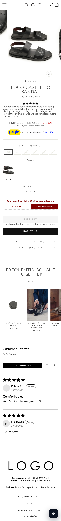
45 (52, 152)
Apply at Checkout (44, 206)
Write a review (22, 365)
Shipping (20, 125)
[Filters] (47, 365)
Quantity (30, 186)
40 (8, 152)
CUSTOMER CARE (29, 496)
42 (25, 152)
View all (30, 281)
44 (43, 152)
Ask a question (30, 247)
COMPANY (29, 503)
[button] (30, 103)
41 (17, 152)
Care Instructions (30, 241)
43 (34, 152)
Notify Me (30, 231)
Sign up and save (30, 510)
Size (28, 145)
